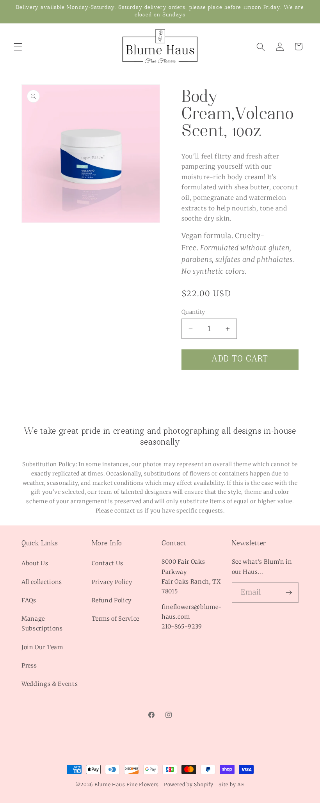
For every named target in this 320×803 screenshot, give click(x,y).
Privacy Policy (112, 582)
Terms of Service (116, 618)
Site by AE (232, 784)
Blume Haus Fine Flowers (126, 784)
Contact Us (108, 563)
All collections (41, 582)
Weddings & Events (49, 683)
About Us (34, 563)
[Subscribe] (288, 592)
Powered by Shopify (188, 784)
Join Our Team (42, 647)
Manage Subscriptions (42, 623)
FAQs (28, 600)
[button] (18, 46)
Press (29, 665)
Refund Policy (112, 600)
